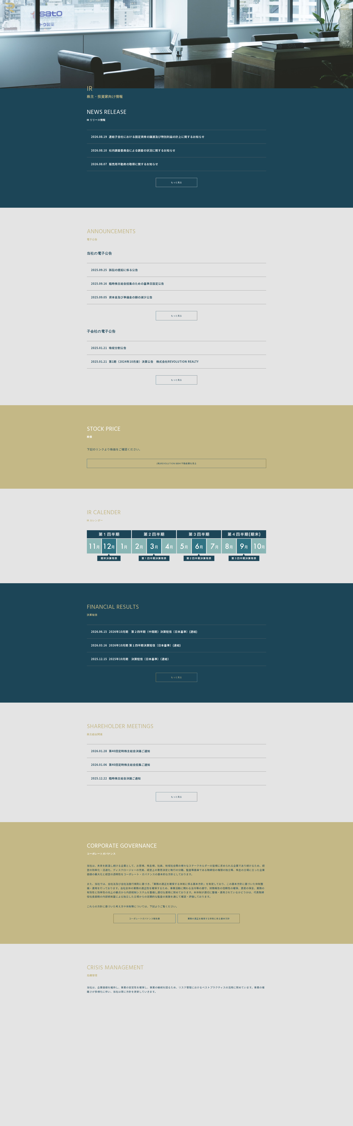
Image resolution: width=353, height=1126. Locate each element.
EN (335, 7)
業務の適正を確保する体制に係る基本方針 (209, 918)
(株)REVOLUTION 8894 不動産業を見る (177, 463)
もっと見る (176, 182)
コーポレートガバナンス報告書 (144, 918)
